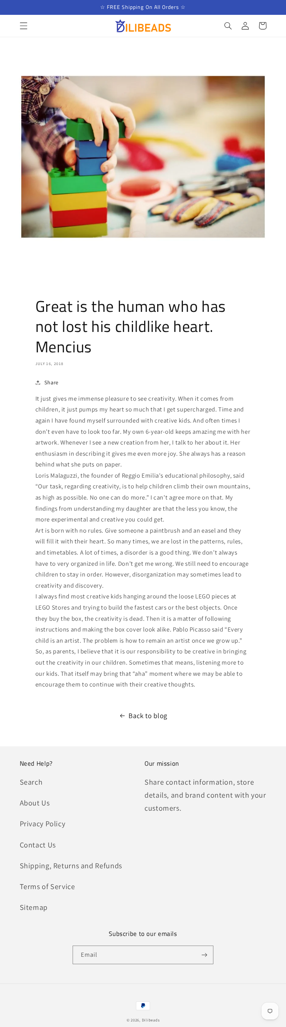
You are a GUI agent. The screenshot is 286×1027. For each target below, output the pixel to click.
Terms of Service (47, 886)
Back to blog (147, 715)
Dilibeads (151, 1020)
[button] (23, 25)
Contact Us (38, 845)
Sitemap (34, 907)
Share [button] (51, 382)
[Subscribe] (204, 955)
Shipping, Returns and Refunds (71, 866)
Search (31, 782)
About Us (35, 803)
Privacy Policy (43, 824)
